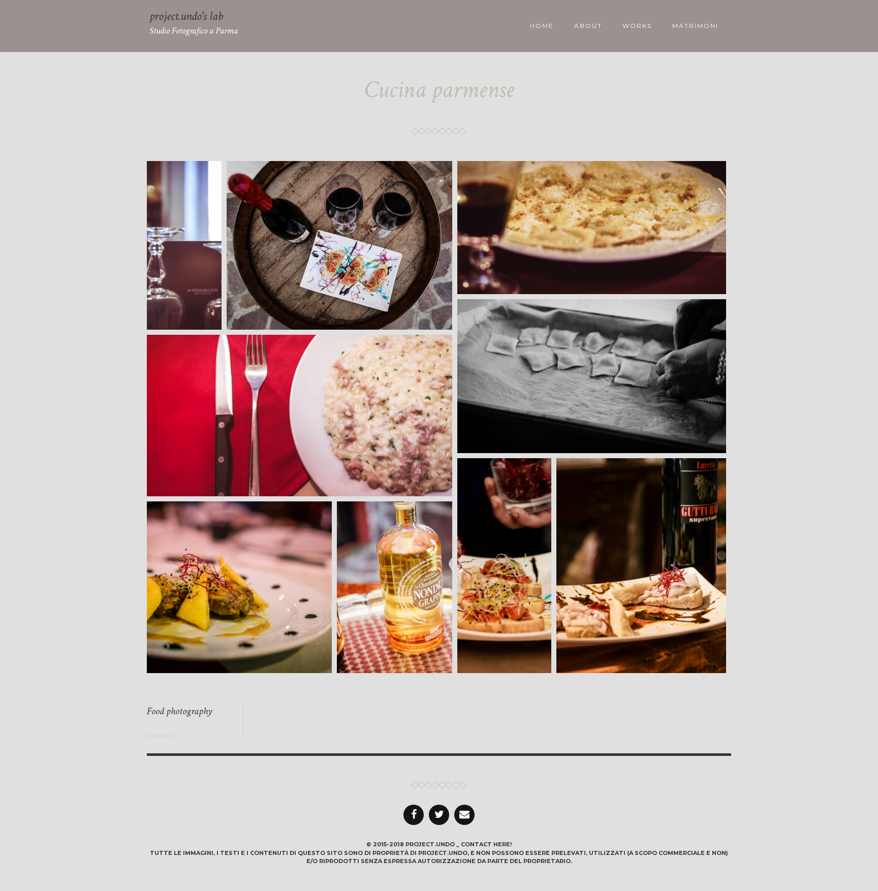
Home (542, 25)
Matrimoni (695, 25)
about (588, 25)
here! (502, 844)
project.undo (430, 844)
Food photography (179, 711)
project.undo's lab (186, 16)
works (637, 25)
